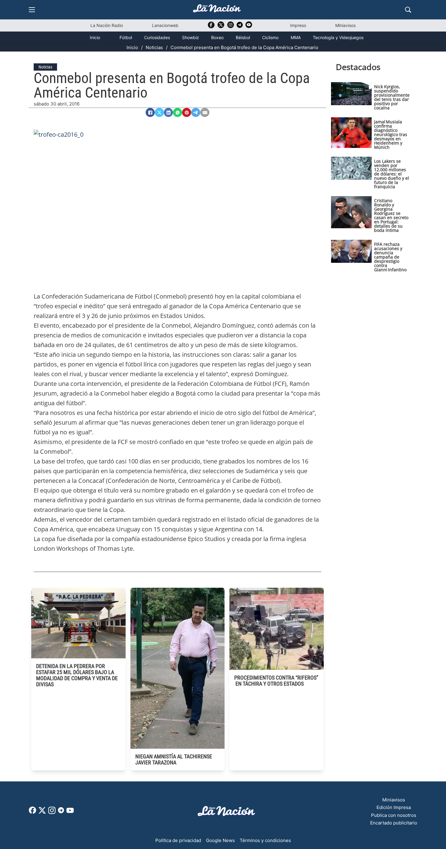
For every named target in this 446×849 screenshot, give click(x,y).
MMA (296, 37)
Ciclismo (270, 37)
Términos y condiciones (265, 840)
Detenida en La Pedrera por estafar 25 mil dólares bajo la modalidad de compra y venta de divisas (77, 675)
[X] (159, 112)
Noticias (154, 47)
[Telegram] (195, 112)
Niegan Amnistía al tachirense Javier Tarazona (173, 759)
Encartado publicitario (393, 823)
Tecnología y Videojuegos (338, 37)
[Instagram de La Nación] (230, 26)
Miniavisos (345, 25)
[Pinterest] (186, 112)
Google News (220, 840)
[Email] (204, 112)
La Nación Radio (106, 25)
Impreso (298, 25)
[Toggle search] (408, 10)
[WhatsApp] (177, 112)
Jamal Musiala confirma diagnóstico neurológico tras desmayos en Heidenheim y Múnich (390, 134)
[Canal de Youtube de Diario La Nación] (248, 26)
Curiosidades (157, 37)
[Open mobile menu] (32, 9)
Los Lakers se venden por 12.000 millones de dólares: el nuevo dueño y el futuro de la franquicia (391, 173)
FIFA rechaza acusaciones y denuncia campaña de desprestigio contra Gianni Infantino (390, 256)
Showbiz (190, 37)
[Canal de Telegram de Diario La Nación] (240, 26)
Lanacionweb (165, 25)
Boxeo (217, 37)
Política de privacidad (178, 840)
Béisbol (243, 37)
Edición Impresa (394, 807)
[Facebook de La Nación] (32, 812)
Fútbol (126, 37)
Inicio (95, 37)
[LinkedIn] (168, 112)
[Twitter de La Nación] (221, 26)
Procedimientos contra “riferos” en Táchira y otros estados (276, 680)
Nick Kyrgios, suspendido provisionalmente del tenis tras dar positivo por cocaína (392, 97)
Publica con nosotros (393, 815)
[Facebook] (150, 112)
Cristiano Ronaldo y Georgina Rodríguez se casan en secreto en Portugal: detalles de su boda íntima (391, 215)
